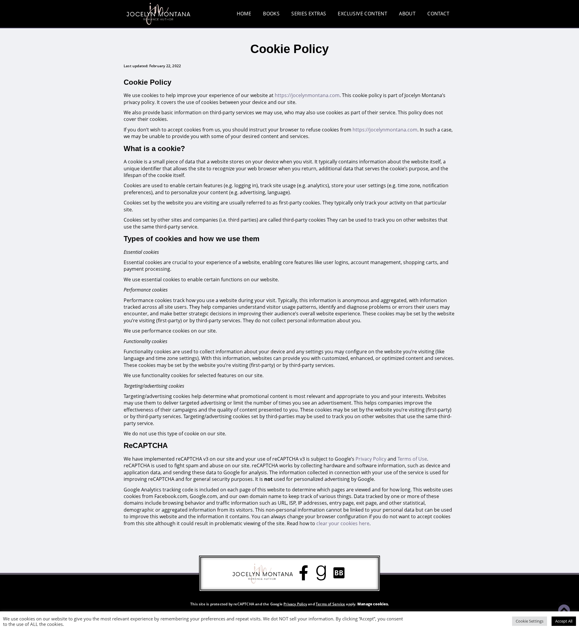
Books (271, 13)
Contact (438, 13)
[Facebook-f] (303, 572)
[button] (572, 74)
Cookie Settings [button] (529, 621)
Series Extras (308, 13)
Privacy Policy (295, 604)
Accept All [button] (563, 621)
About (407, 13)
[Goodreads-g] (321, 572)
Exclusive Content (362, 13)
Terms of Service (330, 604)
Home (244, 13)
